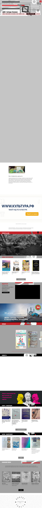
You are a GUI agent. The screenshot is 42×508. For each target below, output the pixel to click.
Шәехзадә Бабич (25, 483)
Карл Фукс (4, 483)
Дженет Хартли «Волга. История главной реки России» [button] (6, 421)
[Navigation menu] (40, 1)
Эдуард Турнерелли (15, 483)
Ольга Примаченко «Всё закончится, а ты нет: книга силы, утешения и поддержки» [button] (16, 422)
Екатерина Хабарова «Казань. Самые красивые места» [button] (5, 273)
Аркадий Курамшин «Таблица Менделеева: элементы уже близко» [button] (36, 273)
